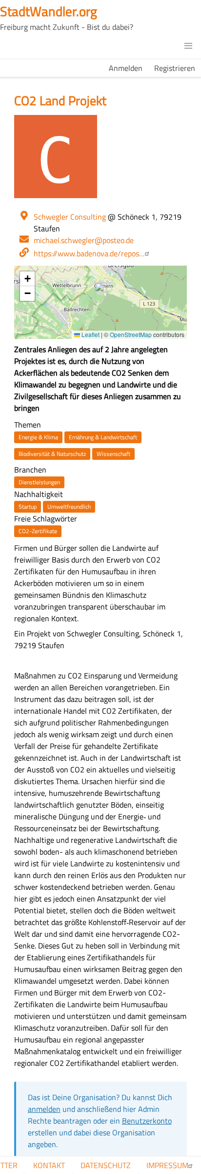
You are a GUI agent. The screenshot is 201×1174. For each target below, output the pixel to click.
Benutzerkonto (147, 1121)
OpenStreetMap (131, 334)
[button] (188, 46)
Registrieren (174, 68)
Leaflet (90, 334)
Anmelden (125, 68)
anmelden (44, 1109)
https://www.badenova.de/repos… (89, 253)
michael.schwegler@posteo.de (84, 240)
